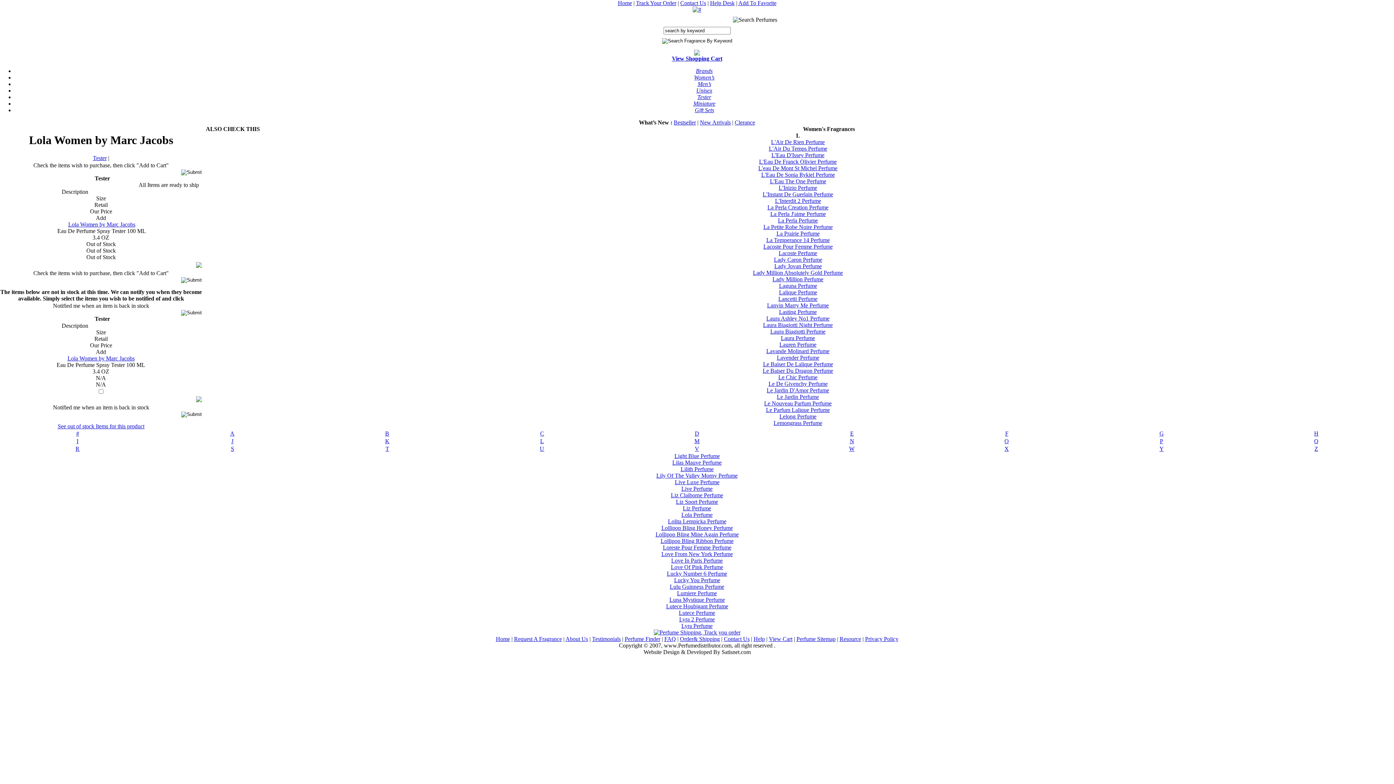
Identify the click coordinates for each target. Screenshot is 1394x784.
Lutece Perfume (697, 613)
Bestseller (685, 122)
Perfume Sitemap (816, 639)
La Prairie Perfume (798, 233)
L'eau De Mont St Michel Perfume (797, 168)
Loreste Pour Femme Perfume (697, 547)
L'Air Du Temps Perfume (798, 149)
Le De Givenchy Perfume (798, 384)
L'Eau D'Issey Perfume (797, 155)
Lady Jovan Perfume (798, 266)
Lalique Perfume (798, 292)
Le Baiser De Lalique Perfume (798, 364)
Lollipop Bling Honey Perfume (697, 528)
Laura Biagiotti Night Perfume (798, 325)
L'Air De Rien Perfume (798, 142)
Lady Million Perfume (798, 279)
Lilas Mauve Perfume (697, 463)
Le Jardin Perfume (798, 397)
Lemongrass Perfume (798, 423)
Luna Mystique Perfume (697, 600)
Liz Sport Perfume (697, 502)
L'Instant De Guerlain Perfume (798, 194)
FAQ (670, 639)
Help (759, 639)
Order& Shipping (700, 639)
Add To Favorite (757, 3)
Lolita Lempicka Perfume (697, 521)
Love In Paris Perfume (697, 561)
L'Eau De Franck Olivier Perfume (798, 162)
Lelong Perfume (797, 416)
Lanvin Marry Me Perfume (798, 305)
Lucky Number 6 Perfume (697, 574)
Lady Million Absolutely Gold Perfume (798, 273)
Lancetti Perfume (798, 299)
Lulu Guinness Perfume (697, 587)
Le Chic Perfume (798, 377)
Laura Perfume (798, 338)
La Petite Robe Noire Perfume (798, 227)
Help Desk (722, 3)
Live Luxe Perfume (697, 482)
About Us (577, 639)
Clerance (745, 122)
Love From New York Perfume (697, 554)
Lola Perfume (697, 515)
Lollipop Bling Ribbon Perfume (697, 541)
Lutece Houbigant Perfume (697, 606)
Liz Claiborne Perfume (697, 495)
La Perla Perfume (798, 220)
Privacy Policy (881, 639)
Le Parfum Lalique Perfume (798, 410)
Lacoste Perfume (798, 253)
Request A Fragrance (538, 639)
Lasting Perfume (798, 312)
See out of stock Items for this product (101, 426)
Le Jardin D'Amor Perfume (798, 390)
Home (625, 3)
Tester (100, 158)
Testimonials (606, 639)
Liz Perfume (697, 508)
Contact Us (693, 3)
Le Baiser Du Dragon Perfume (798, 371)
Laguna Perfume (798, 286)
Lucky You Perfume (697, 580)
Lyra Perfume (697, 626)
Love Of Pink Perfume (697, 567)
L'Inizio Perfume (798, 188)
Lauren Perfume (797, 345)
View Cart (780, 639)
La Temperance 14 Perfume (798, 240)
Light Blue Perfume (697, 456)
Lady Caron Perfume (798, 260)
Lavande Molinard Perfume (798, 351)
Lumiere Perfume (697, 593)
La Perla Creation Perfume (797, 207)
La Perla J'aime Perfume (798, 214)
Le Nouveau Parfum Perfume (798, 403)
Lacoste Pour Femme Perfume (798, 247)
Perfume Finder (642, 639)
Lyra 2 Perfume (697, 619)
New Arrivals (715, 122)
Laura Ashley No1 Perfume (798, 318)
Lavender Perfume (798, 358)
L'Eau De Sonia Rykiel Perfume (798, 175)
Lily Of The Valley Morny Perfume (697, 476)
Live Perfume (697, 489)
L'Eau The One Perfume (798, 181)
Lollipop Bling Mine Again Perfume (697, 534)
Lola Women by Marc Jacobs (101, 224)
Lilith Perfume (697, 469)
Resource (850, 639)
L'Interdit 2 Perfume (798, 201)
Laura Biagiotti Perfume (798, 331)
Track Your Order (656, 3)
